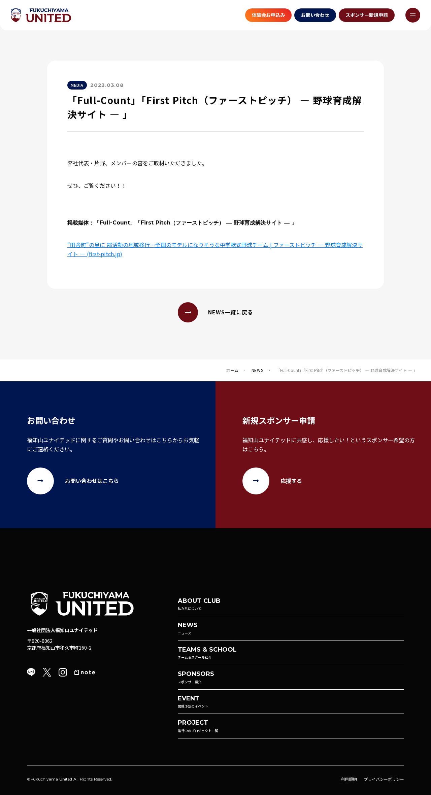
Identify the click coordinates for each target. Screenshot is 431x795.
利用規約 (349, 779)
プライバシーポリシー (384, 779)
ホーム (232, 370)
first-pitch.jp (104, 254)
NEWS (257, 370)
